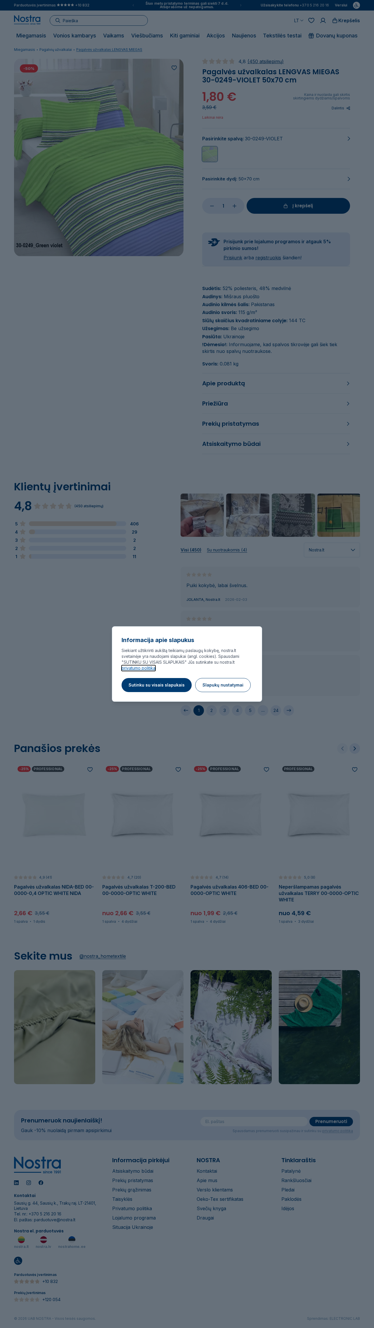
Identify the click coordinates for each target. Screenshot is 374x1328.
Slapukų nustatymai (222, 684)
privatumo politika (138, 667)
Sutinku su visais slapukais (157, 684)
